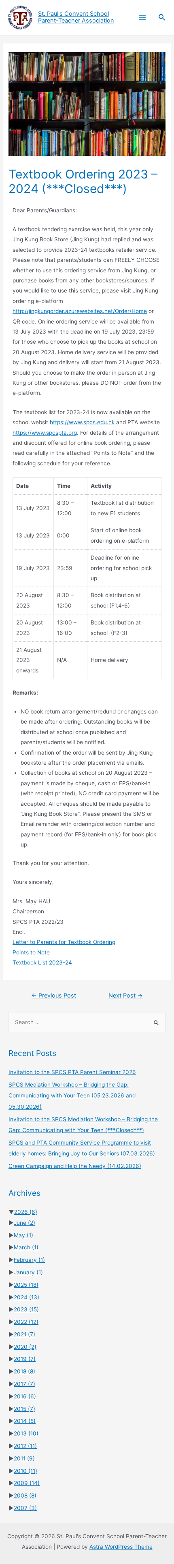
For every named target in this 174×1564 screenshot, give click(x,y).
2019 (25, 1359)
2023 (26, 1309)
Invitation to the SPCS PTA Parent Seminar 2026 (72, 1072)
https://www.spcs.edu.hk (82, 422)
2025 (26, 1285)
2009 (27, 1483)
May (23, 1235)
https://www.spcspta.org (45, 432)
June (24, 1223)
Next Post (125, 995)
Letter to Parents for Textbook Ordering (64, 942)
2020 (25, 1347)
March (26, 1247)
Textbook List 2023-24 (42, 962)
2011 (24, 1458)
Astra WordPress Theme (121, 1546)
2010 (25, 1471)
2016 (25, 1396)
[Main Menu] (142, 17)
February (29, 1260)
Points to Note (31, 952)
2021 (24, 1334)
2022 (26, 1322)
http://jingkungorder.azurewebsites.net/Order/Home (80, 311)
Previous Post (53, 995)
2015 (24, 1409)
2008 (25, 1495)
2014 (25, 1421)
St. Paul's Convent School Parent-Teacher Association (76, 17)
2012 (25, 1446)
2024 (26, 1297)
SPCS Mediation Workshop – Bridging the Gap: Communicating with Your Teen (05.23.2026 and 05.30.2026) (72, 1095)
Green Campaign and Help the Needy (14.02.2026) (74, 1166)
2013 (26, 1433)
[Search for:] (87, 1022)
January (28, 1272)
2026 (25, 1212)
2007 (25, 1508)
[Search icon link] (162, 17)
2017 (24, 1384)
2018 (24, 1371)
